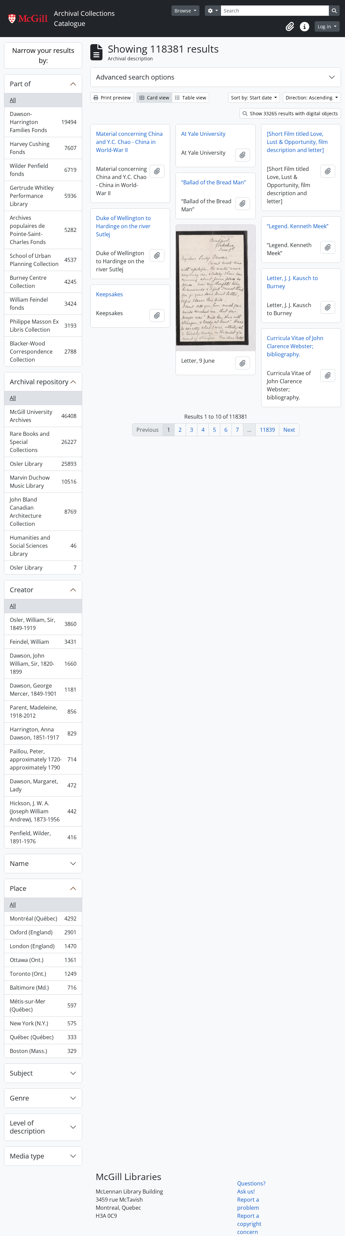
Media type (27, 1155)
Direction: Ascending (310, 97)
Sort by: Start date (252, 97)
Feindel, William (42, 643)
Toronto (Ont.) (42, 975)
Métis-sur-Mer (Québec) (42, 1005)
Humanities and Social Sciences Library (42, 545)
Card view (157, 97)
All (13, 100)
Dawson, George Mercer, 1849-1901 (42, 689)
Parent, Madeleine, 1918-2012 (42, 711)
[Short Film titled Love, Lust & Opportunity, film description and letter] (297, 142)
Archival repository (39, 381)
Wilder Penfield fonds (42, 170)
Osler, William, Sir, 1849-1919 (42, 624)
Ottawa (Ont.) (42, 961)
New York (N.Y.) (42, 1025)
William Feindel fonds (42, 303)
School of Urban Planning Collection (42, 260)
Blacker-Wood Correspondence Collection (42, 351)
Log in (325, 26)
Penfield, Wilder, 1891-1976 (42, 837)
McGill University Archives (42, 416)
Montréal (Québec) (42, 920)
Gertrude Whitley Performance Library (42, 196)
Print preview (115, 97)
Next (289, 429)
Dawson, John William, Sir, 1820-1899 (42, 663)
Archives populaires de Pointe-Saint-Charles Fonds (42, 230)
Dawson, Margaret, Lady (42, 785)
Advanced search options (135, 77)
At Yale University (203, 134)
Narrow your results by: (43, 55)
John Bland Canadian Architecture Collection (42, 511)
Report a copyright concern (249, 1224)
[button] (289, 26)
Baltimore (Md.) (42, 989)
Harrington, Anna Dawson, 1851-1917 (42, 733)
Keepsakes (109, 294)
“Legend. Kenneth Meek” (297, 226)
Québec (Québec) (42, 1038)
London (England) (42, 947)
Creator (21, 589)
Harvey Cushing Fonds (42, 148)
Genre (19, 1098)
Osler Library (42, 465)
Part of (20, 83)
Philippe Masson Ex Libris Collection (42, 325)
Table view (193, 97)
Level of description (27, 1127)
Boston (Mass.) (42, 1052)
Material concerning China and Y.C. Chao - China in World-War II (129, 142)
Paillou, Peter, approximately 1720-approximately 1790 (42, 759)
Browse (183, 10)
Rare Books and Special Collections (42, 442)
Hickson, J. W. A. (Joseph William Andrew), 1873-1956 (42, 811)
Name (19, 863)
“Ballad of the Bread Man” (213, 182)
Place (18, 888)
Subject (21, 1073)
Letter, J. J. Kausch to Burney (292, 282)
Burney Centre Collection (42, 282)
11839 (267, 429)
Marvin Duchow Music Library (42, 481)
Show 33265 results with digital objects (293, 113)
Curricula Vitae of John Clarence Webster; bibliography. (295, 346)
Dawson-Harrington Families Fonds (42, 122)
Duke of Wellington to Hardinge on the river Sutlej (123, 226)
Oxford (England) (42, 934)
